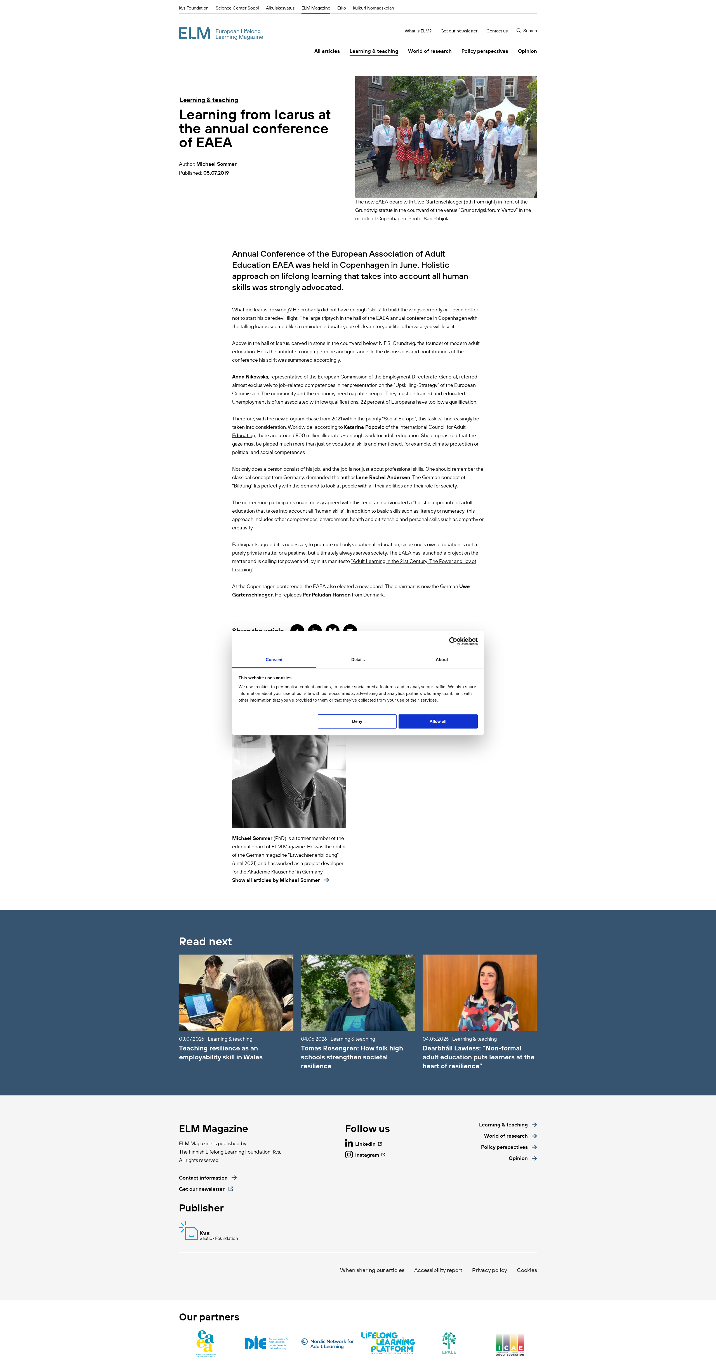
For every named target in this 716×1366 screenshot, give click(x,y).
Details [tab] (358, 659)
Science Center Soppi (237, 8)
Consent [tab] (274, 659)
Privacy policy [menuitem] (489, 1270)
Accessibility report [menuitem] (438, 1270)
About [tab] (442, 659)
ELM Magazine (316, 8)
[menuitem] (508, 1125)
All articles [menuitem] (327, 51)
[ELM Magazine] (221, 33)
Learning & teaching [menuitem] (374, 51)
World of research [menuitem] (430, 51)
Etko (341, 8)
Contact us (497, 31)
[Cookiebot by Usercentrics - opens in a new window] (453, 641)
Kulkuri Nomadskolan (373, 8)
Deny (357, 721)
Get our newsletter (459, 31)
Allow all (438, 721)
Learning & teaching (209, 99)
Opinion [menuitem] (527, 51)
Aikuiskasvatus (280, 8)
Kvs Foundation (194, 8)
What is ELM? (418, 31)
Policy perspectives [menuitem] (484, 51)
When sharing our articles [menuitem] (372, 1270)
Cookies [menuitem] (527, 1270)
